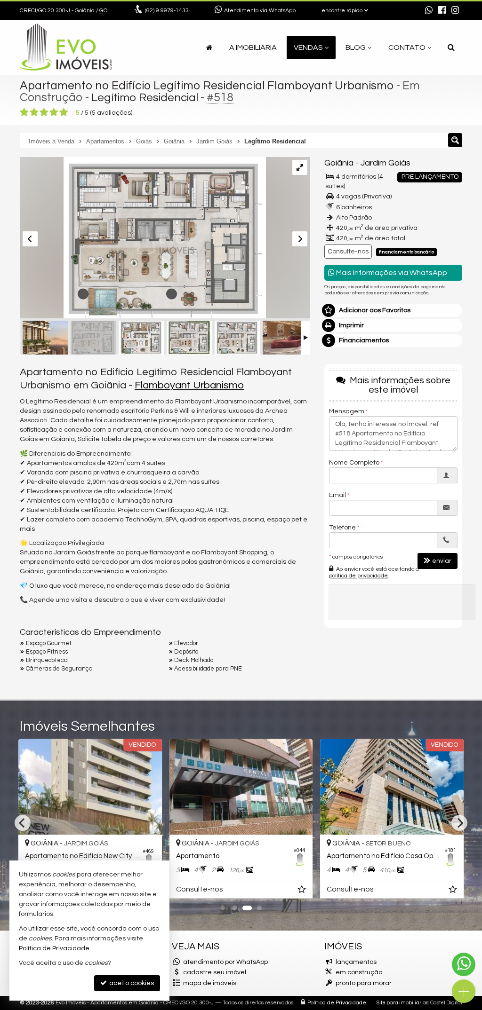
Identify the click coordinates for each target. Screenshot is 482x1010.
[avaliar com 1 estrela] (24, 112)
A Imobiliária (253, 47)
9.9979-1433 (167, 11)
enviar (441, 561)
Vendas (308, 47)
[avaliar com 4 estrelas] (53, 112)
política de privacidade (358, 576)
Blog (355, 47)
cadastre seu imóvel (214, 972)
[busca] (451, 47)
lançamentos (356, 962)
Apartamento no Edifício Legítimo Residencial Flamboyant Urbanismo (207, 85)
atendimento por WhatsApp (225, 962)
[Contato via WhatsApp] (463, 964)
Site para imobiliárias (402, 1002)
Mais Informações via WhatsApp (391, 272)
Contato (407, 47)
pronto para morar (364, 983)
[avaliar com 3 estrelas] (44, 112)
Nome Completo (354, 462)
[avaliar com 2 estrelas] (34, 112)
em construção (359, 972)
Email (337, 495)
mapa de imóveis (209, 983)
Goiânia (338, 162)
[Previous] (23, 823)
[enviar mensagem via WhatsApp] (429, 10)
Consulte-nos (348, 251)
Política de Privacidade (336, 1003)
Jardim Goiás (385, 162)
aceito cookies (131, 983)
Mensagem (346, 411)
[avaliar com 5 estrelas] (63, 112)
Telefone (342, 527)
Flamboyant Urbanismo (189, 385)
